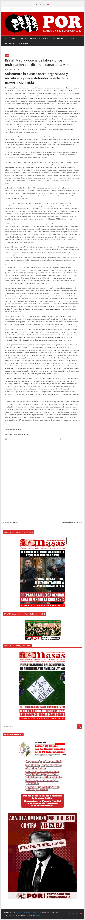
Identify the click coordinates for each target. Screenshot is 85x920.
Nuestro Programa (28, 38)
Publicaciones (58, 38)
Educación (43, 38)
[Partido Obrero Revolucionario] (42, 13)
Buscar (79, 726)
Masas (14, 38)
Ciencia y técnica (11, 522)
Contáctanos (24, 43)
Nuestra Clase (10, 43)
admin (17, 69)
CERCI (70, 38)
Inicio (7, 38)
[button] (49, 38)
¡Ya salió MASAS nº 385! (70, 522)
